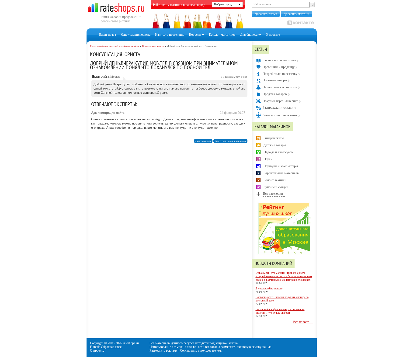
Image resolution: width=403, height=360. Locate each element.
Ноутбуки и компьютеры (281, 166)
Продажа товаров (275, 94)
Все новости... (303, 322)
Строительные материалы (281, 173)
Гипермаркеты (274, 138)
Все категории (273, 193)
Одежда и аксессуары (278, 152)
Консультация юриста (135, 34)
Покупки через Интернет (280, 101)
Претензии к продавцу (279, 67)
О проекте (273, 34)
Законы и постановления (280, 115)
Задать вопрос (203, 141)
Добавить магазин (296, 14)
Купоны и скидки (276, 187)
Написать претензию (169, 34)
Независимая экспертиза (280, 87)
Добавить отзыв (266, 14)
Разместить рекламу (163, 350)
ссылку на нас (261, 347)
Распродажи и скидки (278, 107)
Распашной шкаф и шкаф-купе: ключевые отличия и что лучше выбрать (280, 311)
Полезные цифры (275, 80)
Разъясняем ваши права (279, 60)
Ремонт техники (275, 180)
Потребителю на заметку (280, 74)
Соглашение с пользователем (200, 350)
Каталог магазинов (222, 34)
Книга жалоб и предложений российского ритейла (114, 46)
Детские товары (275, 145)
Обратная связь (111, 347)
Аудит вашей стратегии (269, 288)
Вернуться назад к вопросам (230, 141)
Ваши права (107, 34)
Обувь (268, 159)
